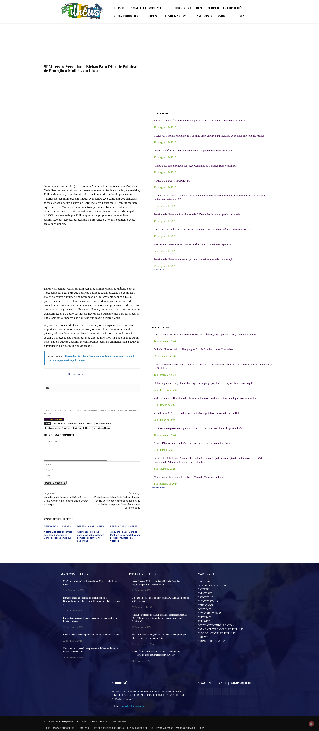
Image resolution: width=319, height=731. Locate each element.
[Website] (225, 691)
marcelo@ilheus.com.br (133, 706)
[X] (217, 691)
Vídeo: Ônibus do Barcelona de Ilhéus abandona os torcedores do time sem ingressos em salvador (205, 398)
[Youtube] (242, 691)
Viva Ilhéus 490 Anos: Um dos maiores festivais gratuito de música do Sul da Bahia (197, 413)
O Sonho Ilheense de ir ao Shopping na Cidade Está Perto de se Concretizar (193, 349)
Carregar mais (158, 269)
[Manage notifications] (311, 723)
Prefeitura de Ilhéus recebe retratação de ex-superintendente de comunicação (193, 259)
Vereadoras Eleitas (102, 428)
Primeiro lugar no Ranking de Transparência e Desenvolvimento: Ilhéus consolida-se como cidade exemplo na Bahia (91, 601)
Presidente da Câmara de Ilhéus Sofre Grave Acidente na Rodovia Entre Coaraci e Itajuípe (66, 501)
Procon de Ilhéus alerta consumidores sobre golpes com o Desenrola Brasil (193, 150)
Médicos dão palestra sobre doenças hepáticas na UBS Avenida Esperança (192, 244)
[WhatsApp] (233, 691)
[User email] (47, 388)
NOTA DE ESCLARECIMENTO (172, 180)
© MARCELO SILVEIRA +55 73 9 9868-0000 (107, 722)
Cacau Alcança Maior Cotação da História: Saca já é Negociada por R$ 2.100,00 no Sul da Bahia (205, 334)
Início (46, 410)
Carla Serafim (59, 423)
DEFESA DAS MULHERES (61, 410)
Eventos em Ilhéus (76, 423)
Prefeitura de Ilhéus (81, 428)
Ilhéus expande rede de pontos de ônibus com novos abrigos (91, 635)
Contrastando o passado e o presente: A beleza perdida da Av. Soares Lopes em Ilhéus (198, 428)
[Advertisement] (92, 157)
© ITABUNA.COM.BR (77, 722)
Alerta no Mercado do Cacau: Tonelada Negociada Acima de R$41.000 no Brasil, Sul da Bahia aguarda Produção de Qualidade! (160, 618)
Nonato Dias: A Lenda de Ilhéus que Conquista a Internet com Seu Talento (193, 443)
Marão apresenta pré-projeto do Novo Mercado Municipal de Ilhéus (189, 477)
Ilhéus (89, 423)
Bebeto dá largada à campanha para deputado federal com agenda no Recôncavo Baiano (200, 120)
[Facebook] (201, 691)
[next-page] (45, 546)
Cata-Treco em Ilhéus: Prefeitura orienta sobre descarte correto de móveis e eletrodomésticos (202, 229)
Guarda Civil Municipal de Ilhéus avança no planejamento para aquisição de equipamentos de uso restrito (209, 135)
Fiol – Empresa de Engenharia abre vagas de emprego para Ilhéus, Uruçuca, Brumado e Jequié (203, 383)
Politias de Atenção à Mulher (57, 428)
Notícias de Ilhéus (103, 423)
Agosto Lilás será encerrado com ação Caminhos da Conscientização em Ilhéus (58, 534)
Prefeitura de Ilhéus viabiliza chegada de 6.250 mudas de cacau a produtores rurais (197, 214)
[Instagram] (209, 691)
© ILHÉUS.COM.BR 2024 (55, 722)
